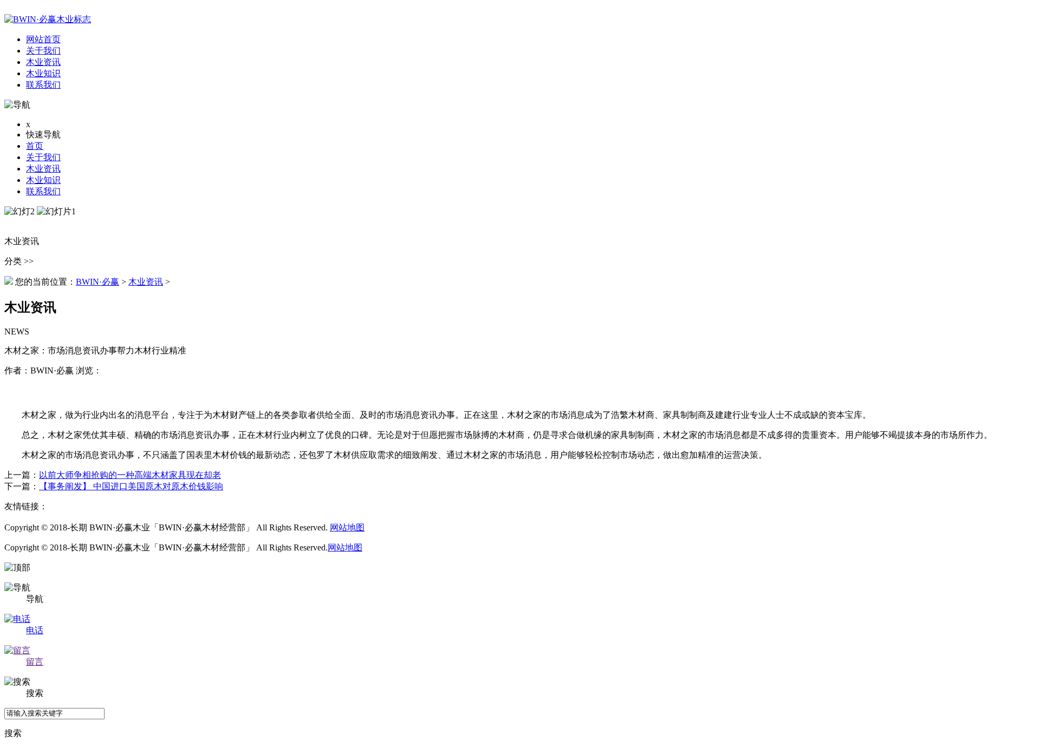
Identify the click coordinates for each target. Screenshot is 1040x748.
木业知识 (43, 180)
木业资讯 (43, 168)
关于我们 (43, 157)
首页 (34, 145)
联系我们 (43, 191)
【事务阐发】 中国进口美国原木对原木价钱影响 (131, 486)
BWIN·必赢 (97, 281)
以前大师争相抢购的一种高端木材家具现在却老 (130, 475)
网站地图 (347, 527)
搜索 (13, 733)
